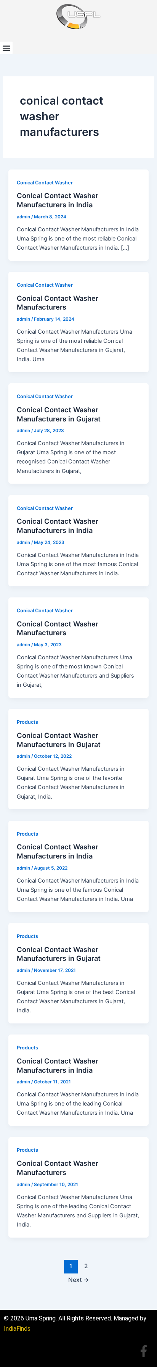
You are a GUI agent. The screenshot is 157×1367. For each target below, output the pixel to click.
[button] (6, 48)
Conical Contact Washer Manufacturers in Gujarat (59, 414)
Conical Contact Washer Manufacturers (57, 302)
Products (27, 722)
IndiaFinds (17, 1328)
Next (78, 1279)
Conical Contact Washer (45, 183)
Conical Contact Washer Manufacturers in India (57, 200)
